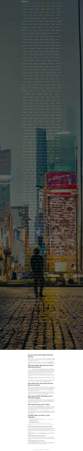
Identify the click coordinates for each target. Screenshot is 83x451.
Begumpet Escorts (25, 42)
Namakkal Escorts (45, 227)
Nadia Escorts (30, 221)
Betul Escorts (35, 45)
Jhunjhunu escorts (36, 148)
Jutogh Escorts (53, 151)
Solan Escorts (52, 294)
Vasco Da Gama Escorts (41, 327)
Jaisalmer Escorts (30, 142)
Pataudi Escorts (38, 248)
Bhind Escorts (25, 51)
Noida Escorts (29, 236)
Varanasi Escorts (30, 327)
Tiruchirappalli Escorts (26, 315)
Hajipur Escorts (47, 124)
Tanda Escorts (23, 306)
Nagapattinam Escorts (36, 221)
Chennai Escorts (53, 66)
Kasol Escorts (58, 160)
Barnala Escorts (26, 39)
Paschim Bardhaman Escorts (56, 245)
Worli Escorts (35, 336)
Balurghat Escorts (35, 30)
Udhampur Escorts (52, 318)
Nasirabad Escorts (24, 233)
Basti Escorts (36, 39)
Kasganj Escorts (53, 160)
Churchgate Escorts (25, 75)
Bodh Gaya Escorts (49, 54)
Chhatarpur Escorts (24, 69)
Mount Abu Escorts (35, 212)
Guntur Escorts (30, 121)
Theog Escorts (56, 309)
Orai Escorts (29, 239)
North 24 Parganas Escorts (35, 236)
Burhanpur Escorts (58, 57)
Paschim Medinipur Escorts (26, 248)
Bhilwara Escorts (39, 48)
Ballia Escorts (30, 30)
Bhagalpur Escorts (47, 45)
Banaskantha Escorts (41, 30)
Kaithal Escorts (41, 154)
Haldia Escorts (52, 124)
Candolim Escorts (37, 60)
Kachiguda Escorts (24, 154)
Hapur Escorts (54, 127)
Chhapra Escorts (59, 66)
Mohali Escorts (47, 209)
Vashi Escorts (47, 327)
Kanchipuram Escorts (58, 154)
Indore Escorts (37, 139)
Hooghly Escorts (51, 133)
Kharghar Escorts (32, 166)
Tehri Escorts (32, 306)
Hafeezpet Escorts (41, 124)
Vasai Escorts (35, 327)
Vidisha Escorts (26, 330)
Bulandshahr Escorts (46, 57)
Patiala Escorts (25, 251)
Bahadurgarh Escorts (33, 27)
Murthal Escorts (52, 215)
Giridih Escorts (48, 112)
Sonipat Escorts (58, 294)
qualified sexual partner (41, 392)
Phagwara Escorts (41, 251)
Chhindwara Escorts (30, 69)
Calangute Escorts (25, 60)
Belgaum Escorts (36, 42)
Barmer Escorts (58, 36)
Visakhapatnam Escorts (43, 333)
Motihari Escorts (29, 212)
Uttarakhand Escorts (25, 324)
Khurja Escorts (53, 166)
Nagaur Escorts (42, 221)
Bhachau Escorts (41, 45)
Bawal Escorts (52, 39)
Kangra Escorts (30, 157)
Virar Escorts (36, 333)
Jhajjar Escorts (53, 145)
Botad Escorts (35, 57)
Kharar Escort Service (25, 166)
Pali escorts (35, 242)
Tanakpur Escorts (58, 303)
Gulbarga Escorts (36, 118)
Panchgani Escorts (51, 242)
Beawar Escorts (57, 39)
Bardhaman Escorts (47, 36)
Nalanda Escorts (26, 227)
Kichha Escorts (58, 166)
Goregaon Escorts (46, 115)
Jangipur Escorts (30, 145)
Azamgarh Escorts (24, 24)
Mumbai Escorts (52, 212)
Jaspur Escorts (36, 145)
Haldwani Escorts (58, 124)
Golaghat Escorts (59, 112)
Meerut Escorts (23, 206)
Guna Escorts (53, 118)
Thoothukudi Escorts (44, 312)
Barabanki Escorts (31, 36)
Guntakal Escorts (58, 118)
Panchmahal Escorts (31, 245)
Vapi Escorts (58, 324)
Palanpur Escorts (31, 242)
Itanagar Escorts (42, 139)
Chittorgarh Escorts (53, 72)
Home (46, 133)
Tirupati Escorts (39, 315)
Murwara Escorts (58, 215)
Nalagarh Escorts (57, 224)
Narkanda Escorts (46, 230)
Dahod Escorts (41, 78)
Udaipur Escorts (46, 318)
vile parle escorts (25, 333)
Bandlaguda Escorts (58, 30)
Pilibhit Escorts (51, 251)
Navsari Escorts (37, 233)
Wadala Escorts (24, 336)
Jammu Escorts (58, 142)
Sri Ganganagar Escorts (32, 297)
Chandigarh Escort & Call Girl (42, 63)
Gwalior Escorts (31, 124)
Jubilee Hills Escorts (37, 151)
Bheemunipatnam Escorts (32, 48)
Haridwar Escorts (26, 130)
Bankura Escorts (56, 33)
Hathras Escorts (38, 130)
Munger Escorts (30, 215)
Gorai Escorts (34, 115)
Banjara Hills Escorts (50, 33)
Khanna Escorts (47, 163)
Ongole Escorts (53, 236)
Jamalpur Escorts (53, 142)
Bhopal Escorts (41, 51)
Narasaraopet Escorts (25, 230)
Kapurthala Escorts (58, 157)
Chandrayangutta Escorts (51, 63)
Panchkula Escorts (57, 242)
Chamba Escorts (24, 63)
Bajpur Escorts (52, 27)
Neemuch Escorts (48, 233)
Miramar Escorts (59, 206)
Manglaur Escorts (30, 200)
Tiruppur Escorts (50, 315)
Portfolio (54, 254)
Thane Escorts (39, 309)
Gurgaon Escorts (47, 121)
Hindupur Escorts (57, 130)
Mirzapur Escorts (25, 209)
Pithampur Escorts (57, 251)
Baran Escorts (36, 36)
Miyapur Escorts (31, 209)
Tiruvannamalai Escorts (56, 315)
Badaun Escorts (30, 24)
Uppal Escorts (50, 321)
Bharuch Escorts (59, 45)
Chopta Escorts (59, 72)
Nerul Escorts (24, 236)
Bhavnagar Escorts (25, 48)
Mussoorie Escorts (26, 218)
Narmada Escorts (52, 230)
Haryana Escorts (32, 130)
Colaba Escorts (42, 75)
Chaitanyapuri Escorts (44, 60)
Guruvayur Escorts (52, 121)
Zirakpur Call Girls (47, 336)
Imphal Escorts (31, 139)
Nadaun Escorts (25, 221)
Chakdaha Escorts (50, 60)
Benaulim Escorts (58, 42)
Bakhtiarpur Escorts (57, 27)
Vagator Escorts (43, 324)
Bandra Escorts (26, 33)
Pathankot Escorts (58, 248)
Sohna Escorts (48, 294)
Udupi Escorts (57, 318)
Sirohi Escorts (41, 291)
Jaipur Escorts (57, 139)
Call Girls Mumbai (31, 60)
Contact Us (52, 75)
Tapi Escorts (28, 306)
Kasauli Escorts (42, 160)
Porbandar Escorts (43, 254)
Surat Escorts (50, 300)
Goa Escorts (53, 112)
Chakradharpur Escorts (57, 60)
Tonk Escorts (30, 318)
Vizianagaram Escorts (57, 333)
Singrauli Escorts (26, 291)
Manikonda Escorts (36, 200)
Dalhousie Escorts (52, 78)
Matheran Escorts (25, 203)
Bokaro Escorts (25, 57)
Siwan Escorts (43, 294)
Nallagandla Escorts (39, 227)
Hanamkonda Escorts (41, 127)
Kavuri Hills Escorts (30, 163)
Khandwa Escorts (41, 163)
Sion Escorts (36, 291)
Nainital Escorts (51, 224)
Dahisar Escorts (36, 78)
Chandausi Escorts (29, 63)
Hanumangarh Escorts (48, 127)
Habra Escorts (36, 124)
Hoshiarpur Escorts (32, 136)
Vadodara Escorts (37, 324)
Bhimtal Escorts (58, 48)
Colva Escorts (47, 75)
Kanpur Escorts (46, 157)
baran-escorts (41, 36)
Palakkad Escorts (40, 239)
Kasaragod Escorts (30, 160)
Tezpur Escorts (59, 306)
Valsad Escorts (54, 324)
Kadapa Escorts (30, 154)
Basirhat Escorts (31, 39)
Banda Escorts (47, 30)
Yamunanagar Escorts (41, 336)
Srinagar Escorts (58, 297)
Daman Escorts (58, 78)
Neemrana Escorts (42, 233)
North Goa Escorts (42, 236)
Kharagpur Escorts (58, 163)
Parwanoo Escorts (49, 245)
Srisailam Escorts (40, 300)
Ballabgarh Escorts (24, 30)
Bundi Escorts (52, 57)
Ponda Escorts (31, 254)
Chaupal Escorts (35, 66)
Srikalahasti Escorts (51, 297)
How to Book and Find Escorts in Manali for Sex (42, 136)
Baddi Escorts (35, 24)
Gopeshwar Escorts (29, 115)
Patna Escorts (30, 251)
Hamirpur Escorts (24, 127)
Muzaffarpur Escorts (39, 218)
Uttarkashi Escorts (31, 324)
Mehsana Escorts (35, 206)
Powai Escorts (58, 254)
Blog (44, 54)
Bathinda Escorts (47, 39)
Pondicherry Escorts (37, 254)
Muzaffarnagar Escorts (33, 218)
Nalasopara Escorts (32, 227)
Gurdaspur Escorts (40, 121)
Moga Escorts (42, 209)
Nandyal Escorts (51, 227)
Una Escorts (40, 321)
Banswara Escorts (25, 36)
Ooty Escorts (24, 239)
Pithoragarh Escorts (25, 254)
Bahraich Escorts (46, 27)
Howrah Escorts (51, 136)
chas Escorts (30, 66)
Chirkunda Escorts (24, 72)
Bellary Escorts (47, 42)
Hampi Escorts (30, 127)
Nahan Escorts (34, 224)
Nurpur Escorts (48, 236)
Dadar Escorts (31, 78)
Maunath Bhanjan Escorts (38, 203)
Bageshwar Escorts (58, 24)
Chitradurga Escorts (30, 72)
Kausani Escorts (24, 163)
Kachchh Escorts (59, 151)
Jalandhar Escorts (36, 142)
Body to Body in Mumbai (56, 54)
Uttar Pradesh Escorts (56, 321)
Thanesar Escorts (45, 309)
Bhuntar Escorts (52, 51)
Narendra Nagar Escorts (40, 230)
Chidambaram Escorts (44, 69)
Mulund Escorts (46, 212)
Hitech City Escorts (36, 133)
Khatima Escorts (43, 166)
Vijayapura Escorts (31, 330)
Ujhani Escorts (30, 321)
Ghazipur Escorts (30, 112)
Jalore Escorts (41, 142)
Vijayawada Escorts (44, 330)
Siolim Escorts (31, 291)
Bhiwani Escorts (36, 51)
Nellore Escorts (54, 233)
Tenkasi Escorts (54, 306)
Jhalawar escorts (58, 145)
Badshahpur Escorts (40, 24)
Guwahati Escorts (25, 124)
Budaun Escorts (40, 57)
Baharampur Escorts (40, 27)
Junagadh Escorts (48, 151)
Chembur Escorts (41, 66)
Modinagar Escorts (36, 209)
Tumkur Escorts (35, 318)
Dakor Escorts (46, 78)
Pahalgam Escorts (34, 239)
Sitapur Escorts (57, 291)
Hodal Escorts (42, 133)
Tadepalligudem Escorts (26, 303)
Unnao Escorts (45, 321)
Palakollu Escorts (52, 239)
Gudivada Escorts (25, 118)
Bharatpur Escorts (53, 45)
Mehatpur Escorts (29, 206)
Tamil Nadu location (51, 303)
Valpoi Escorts (48, 324)
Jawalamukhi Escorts (47, 145)
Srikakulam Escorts (39, 297)
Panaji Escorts (45, 242)
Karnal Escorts (25, 160)
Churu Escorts (31, 75)
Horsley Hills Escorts (56, 133)
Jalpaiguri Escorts (47, 142)
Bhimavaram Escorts (45, 48)
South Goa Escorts (25, 297)
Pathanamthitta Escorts (44, 248)
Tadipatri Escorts (40, 303)
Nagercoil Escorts (53, 221)
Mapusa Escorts (42, 200)
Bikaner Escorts (35, 54)
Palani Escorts (25, 242)
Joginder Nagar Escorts (25, 151)
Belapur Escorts (31, 42)
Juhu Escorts (42, 151)
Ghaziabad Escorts (24, 112)
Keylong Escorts (36, 163)
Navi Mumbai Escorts (30, 233)
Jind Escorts (47, 148)
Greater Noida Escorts (58, 115)
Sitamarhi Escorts (51, 291)
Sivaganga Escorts (31, 294)
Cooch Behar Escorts (57, 75)
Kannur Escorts (35, 157)
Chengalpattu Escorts (47, 66)
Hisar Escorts (31, 133)
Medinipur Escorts (57, 203)
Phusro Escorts (46, 251)
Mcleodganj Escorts (45, 203)
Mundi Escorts (24, 215)
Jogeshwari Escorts (57, 148)
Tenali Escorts (44, 306)
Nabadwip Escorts (56, 218)
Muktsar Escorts (41, 212)
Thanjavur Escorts (50, 309)
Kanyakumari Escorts (51, 157)
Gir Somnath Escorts (42, 112)
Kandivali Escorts (24, 157)
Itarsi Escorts (47, 139)
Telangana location (38, 306)
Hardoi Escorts (59, 127)
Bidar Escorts (57, 51)
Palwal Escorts (40, 242)
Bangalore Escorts (32, 33)
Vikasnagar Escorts (57, 330)
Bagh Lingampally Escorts (26, 27)
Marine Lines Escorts (53, 200)
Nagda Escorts (47, 221)
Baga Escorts (53, 24)
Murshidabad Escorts (46, 215)
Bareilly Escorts (53, 36)
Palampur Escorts (58, 239)
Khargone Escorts (37, 166)
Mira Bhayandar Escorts (47, 206)
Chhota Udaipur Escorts (37, 69)
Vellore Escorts (52, 327)
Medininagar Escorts (51, 203)
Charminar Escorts (24, 66)
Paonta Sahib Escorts (43, 245)
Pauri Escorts (35, 251)
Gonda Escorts (23, 115)
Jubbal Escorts (31, 151)
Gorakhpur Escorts (40, 115)
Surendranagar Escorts (57, 300)
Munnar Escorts (35, 215)
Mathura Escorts (31, 203)
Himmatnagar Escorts (50, 130)
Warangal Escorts (30, 336)
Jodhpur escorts (52, 148)
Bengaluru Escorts (24, 45)
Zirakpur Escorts (53, 336)
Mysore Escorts (45, 218)
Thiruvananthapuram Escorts (28, 312)
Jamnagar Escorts (25, 145)
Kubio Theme (48, 449)
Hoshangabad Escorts (26, 136)
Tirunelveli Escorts (33, 315)
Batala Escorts (41, 39)
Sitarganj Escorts (25, 294)
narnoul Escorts (58, 230)
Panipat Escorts (37, 245)
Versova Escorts (58, 327)
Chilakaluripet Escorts (51, 69)
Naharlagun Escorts (39, 224)
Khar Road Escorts (52, 163)
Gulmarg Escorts (48, 118)
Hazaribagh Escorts (43, 130)
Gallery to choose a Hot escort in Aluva (38, 373)
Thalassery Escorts (27, 309)
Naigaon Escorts (45, 224)
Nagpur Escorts (58, 221)
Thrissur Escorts (51, 312)
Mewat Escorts (40, 206)
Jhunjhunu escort (30, 148)
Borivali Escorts (30, 57)
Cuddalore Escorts (25, 78)
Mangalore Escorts (24, 200)
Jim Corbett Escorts (41, 148)
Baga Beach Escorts (47, 24)
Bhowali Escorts (47, 51)
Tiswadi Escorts (26, 318)
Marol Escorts (59, 200)
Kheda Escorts (48, 166)
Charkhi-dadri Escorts (58, 63)
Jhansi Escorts (24, 148)
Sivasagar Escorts (37, 294)
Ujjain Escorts (35, 321)
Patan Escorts (32, 248)
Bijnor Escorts (30, 54)
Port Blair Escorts (49, 254)
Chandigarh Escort (35, 63)
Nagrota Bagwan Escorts (27, 224)
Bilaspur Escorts (41, 54)
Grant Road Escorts (52, 115)
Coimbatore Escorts (36, 75)
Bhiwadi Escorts (31, 51)
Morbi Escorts (58, 209)
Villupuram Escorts (31, 333)
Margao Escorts (47, 200)
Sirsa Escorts (45, 291)
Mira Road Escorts (53, 206)
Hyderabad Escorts (57, 136)
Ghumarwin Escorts (36, 112)
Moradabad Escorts (52, 209)
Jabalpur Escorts (52, 139)
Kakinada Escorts (46, 154)
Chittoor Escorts (42, 72)
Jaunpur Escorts (41, 145)
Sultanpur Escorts (45, 300)
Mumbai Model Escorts (58, 212)
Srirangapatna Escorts (26, 300)
